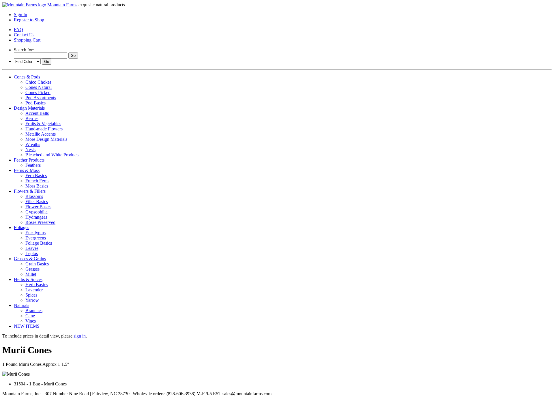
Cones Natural (38, 87)
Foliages (21, 227)
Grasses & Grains (30, 258)
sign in (80, 335)
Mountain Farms (62, 4)
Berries (31, 118)
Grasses (32, 269)
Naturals (21, 305)
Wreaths (32, 144)
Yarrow (32, 300)
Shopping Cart (27, 40)
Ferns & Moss (27, 170)
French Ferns (37, 180)
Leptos (31, 253)
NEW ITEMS (27, 326)
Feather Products (29, 160)
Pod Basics (35, 102)
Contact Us (24, 34)
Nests (30, 149)
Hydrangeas (36, 217)
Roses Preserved (40, 222)
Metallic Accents (40, 134)
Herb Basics (36, 284)
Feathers (33, 165)
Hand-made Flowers (44, 128)
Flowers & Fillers (30, 191)
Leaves (31, 248)
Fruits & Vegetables (43, 123)
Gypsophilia (36, 211)
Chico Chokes (38, 82)
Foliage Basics (38, 243)
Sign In (20, 14)
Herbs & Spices (28, 279)
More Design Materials (46, 139)
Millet (30, 274)
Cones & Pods (27, 76)
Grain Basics (37, 263)
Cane (30, 315)
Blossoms (34, 196)
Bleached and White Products (52, 154)
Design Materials (29, 108)
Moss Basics (36, 185)
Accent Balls (37, 113)
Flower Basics (38, 206)
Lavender (34, 289)
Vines (30, 320)
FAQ (18, 29)
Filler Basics (36, 201)
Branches (33, 310)
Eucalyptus (35, 232)
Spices (31, 295)
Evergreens (35, 237)
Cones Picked (37, 92)
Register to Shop (29, 19)
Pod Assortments (40, 97)
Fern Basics (36, 175)
